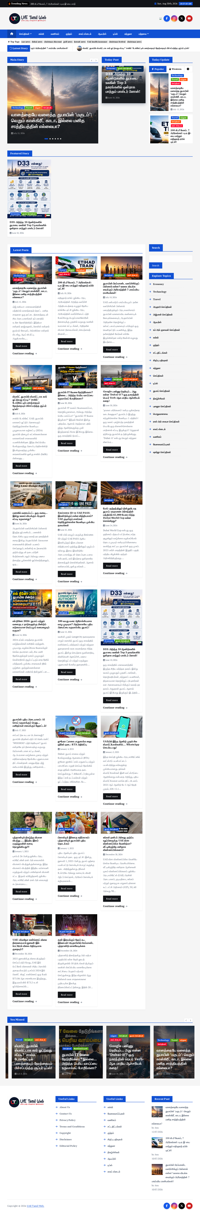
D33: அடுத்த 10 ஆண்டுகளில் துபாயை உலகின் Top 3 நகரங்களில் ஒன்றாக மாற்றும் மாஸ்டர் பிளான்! (123, 82)
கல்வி (41, 33)
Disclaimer (66, 1139)
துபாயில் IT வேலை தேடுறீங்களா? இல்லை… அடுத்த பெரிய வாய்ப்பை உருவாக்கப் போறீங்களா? (80, 48)
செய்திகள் (24, 33)
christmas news (134, 41)
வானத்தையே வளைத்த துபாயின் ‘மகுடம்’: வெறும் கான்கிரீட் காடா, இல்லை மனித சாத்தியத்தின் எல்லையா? (180, 97)
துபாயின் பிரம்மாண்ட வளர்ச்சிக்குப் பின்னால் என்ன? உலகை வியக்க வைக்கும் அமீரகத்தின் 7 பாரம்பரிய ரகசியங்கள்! (121, 288)
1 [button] (45, 138)
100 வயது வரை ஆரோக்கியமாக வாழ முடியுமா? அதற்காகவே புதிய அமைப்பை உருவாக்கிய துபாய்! (75, 624)
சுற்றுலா (128, 33)
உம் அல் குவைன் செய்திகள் (166, 329)
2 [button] (49, 138)
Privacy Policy (67, 1120)
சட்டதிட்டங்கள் (160, 352)
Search (156, 247)
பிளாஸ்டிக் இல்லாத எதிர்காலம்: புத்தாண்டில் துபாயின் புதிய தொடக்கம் (74, 840)
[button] (92, 60)
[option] (52, 104)
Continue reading (24, 353)
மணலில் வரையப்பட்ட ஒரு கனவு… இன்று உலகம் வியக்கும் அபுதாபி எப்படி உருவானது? (30, 516)
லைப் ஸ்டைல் (85, 33)
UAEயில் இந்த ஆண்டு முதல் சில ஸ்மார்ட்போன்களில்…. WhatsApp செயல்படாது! (121, 744)
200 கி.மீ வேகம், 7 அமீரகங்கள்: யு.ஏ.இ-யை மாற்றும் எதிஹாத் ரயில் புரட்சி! (50, 123)
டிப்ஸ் (115, 33)
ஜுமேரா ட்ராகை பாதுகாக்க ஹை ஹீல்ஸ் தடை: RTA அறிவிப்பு (75, 743)
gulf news (67, 41)
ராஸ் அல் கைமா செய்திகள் (166, 421)
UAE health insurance (97, 41)
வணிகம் (55, 33)
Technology (177, 75)
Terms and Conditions (72, 1126)
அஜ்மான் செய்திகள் (22, 829)
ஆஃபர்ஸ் (102, 33)
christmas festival (117, 41)
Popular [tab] (159, 69)
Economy (111, 68)
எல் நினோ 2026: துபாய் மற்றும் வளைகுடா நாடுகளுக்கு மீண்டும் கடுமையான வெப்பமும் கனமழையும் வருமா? (31, 625)
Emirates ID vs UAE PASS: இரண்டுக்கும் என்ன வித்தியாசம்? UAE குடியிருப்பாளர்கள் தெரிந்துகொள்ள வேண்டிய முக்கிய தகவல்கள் (76, 519)
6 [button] (60, 138)
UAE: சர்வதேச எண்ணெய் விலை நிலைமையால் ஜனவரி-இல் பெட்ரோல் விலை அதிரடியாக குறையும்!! (30, 944)
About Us (65, 1107)
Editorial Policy (68, 1145)
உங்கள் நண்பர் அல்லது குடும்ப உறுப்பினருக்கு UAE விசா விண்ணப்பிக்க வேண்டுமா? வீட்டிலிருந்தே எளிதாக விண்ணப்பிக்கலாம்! (118, 844)
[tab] (188, 69)
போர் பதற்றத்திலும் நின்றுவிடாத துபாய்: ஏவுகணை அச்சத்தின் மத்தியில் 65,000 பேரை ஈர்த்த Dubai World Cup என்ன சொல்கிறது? (119, 515)
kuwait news (80, 41)
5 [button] (58, 138)
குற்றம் (69, 33)
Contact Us (66, 1113)
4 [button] (55, 138)
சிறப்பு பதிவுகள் (160, 360)
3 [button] (52, 138)
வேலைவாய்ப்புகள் (77, 384)
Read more (21, 346)
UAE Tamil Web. (35, 1205)
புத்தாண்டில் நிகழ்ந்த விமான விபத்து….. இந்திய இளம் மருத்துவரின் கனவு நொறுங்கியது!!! (27, 842)
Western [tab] (176, 69)
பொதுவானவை (160, 414)
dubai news (37, 41)
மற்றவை (143, 33)
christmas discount (53, 41)
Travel (15, 113)
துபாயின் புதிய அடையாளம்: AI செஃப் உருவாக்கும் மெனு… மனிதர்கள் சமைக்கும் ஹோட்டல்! (29, 722)
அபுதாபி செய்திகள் (66, 733)
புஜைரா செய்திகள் (162, 406)
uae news (26, 41)
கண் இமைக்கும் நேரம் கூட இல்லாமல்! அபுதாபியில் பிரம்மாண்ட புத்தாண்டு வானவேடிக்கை (76, 943)
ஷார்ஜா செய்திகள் (162, 452)
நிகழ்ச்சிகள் (120, 275)
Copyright (65, 1133)
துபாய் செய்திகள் (124, 68)
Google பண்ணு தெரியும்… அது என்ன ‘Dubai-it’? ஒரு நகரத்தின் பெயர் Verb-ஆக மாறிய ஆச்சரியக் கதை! (121, 396)
